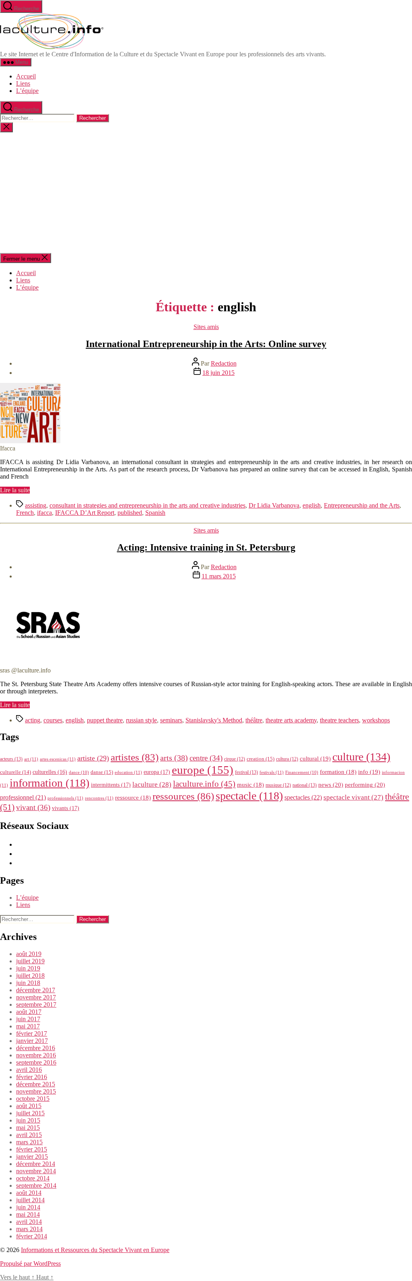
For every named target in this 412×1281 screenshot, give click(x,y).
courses (52, 720)
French (25, 512)
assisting (35, 505)
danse (102, 772)
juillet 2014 (30, 1200)
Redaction (224, 363)
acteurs (11, 759)
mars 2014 (29, 1228)
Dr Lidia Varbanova (274, 505)
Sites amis (206, 326)
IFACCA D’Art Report (84, 512)
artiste (93, 758)
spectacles (303, 797)
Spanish (155, 512)
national (305, 785)
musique (278, 785)
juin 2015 (28, 1120)
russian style (141, 720)
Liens (23, 83)
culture (361, 757)
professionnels (65, 798)
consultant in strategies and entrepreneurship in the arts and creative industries (147, 505)
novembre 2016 (36, 1055)
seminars (171, 720)
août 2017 (28, 1011)
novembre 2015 (36, 1091)
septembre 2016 (36, 1062)
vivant (33, 807)
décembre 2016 (35, 1048)
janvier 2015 (32, 1156)
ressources (183, 796)
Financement (301, 772)
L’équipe (27, 90)
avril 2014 (29, 1221)
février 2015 (31, 1149)
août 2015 (28, 1105)
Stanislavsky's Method (213, 720)
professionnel (23, 797)
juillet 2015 (30, 1113)
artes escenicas (58, 759)
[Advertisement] (206, 192)
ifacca (44, 512)
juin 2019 (28, 968)
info (369, 772)
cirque (234, 759)
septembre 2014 (36, 1185)
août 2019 (28, 953)
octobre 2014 (32, 1178)
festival (246, 772)
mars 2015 (29, 1142)
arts (174, 758)
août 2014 (28, 1192)
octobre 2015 (32, 1098)
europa (157, 772)
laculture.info (204, 783)
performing (365, 784)
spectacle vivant (353, 797)
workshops (376, 720)
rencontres (99, 798)
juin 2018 (28, 982)
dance (79, 772)
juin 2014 (28, 1207)
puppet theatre (105, 720)
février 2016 (31, 1076)
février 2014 (31, 1236)
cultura (287, 759)
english (312, 505)
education (128, 772)
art (31, 759)
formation (338, 772)
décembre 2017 (35, 990)
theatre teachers (339, 720)
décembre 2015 (35, 1084)
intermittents (111, 784)
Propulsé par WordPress (30, 1263)
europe (202, 769)
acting (32, 720)
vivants (65, 808)
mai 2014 (28, 1214)
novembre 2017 (36, 997)
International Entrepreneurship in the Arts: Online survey (206, 344)
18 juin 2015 (218, 372)
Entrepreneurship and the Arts (362, 505)
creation (260, 759)
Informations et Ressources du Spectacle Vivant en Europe (95, 1249)
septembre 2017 (36, 1004)
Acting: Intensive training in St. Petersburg (206, 547)
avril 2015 (29, 1134)
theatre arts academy (291, 720)
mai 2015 (28, 1127)
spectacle (249, 796)
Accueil (26, 76)
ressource (133, 797)
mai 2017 (28, 1026)
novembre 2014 (36, 1171)
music (250, 784)
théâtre (253, 720)
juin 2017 (28, 1019)
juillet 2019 (30, 961)
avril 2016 (29, 1069)
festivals (272, 772)
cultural (315, 758)
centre (206, 758)
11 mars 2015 (219, 576)
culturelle (15, 772)
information (49, 783)
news (330, 784)
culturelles (50, 772)
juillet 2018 (30, 975)
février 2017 (31, 1033)
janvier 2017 (32, 1040)
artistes (135, 757)
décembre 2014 (35, 1163)
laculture (151, 784)
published (129, 512)
